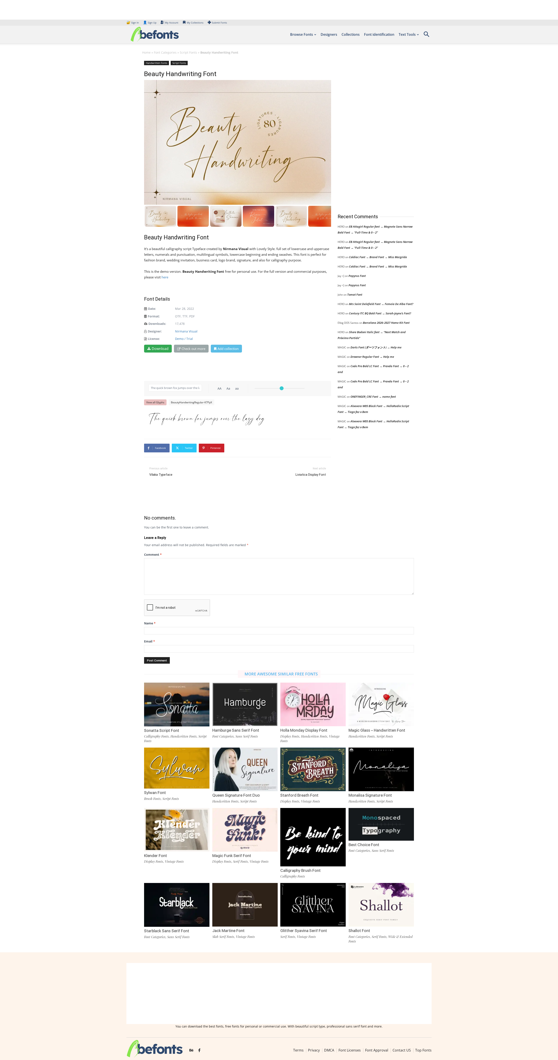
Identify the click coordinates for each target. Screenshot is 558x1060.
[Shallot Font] (381, 904)
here (165, 277)
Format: (154, 316)
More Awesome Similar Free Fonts (281, 674)
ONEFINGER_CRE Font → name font (373, 397)
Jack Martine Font (228, 930)
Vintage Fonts (310, 801)
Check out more (193, 348)
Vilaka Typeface (160, 475)
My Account (171, 22)
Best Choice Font (364, 844)
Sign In (133, 22)
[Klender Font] (176, 829)
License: (154, 339)
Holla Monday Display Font (303, 730)
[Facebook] (199, 1050)
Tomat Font (354, 295)
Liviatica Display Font (311, 475)
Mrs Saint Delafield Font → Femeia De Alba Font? (381, 304)
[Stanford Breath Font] (313, 769)
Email (149, 641)
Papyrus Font (357, 276)
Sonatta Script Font (161, 730)
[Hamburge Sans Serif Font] (245, 704)
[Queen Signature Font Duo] (245, 769)
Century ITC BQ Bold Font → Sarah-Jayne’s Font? (380, 313)
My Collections (195, 22)
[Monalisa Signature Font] (381, 769)
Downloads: (157, 324)
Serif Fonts (240, 861)
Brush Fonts (152, 798)
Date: (152, 309)
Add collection (228, 348)
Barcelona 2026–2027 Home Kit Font (386, 323)
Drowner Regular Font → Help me (372, 357)
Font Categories (165, 52)
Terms (298, 1050)
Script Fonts (188, 52)
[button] (426, 36)
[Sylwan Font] (176, 768)
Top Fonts (423, 1050)
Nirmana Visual (186, 331)
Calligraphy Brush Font (300, 870)
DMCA (329, 1050)
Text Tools (407, 34)
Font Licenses (350, 1050)
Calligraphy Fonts (156, 736)
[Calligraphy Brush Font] (313, 840)
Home (146, 52)
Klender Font (155, 855)
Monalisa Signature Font (370, 795)
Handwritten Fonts (156, 63)
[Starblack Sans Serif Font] (176, 904)
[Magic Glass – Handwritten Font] (381, 704)
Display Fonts (289, 736)
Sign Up (150, 22)
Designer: (155, 331)
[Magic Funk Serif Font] (245, 829)
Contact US (402, 1050)
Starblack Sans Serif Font (166, 931)
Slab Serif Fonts (223, 936)
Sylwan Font (155, 792)
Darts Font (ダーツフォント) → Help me (375, 347)
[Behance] (191, 1050)
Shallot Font (359, 930)
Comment (153, 554)
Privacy (314, 1050)
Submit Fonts (219, 22)
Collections (351, 34)
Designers (329, 34)
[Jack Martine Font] (245, 904)
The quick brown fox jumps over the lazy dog (206, 418)
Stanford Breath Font (299, 795)
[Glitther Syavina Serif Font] (313, 904)
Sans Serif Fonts (246, 736)
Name (150, 623)
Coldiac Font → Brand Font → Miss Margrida (378, 257)
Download (160, 348)
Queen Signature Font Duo (236, 795)
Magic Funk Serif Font (231, 855)
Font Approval (376, 1050)
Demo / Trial (184, 339)
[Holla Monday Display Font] (313, 704)
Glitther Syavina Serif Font (303, 930)
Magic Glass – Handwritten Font (377, 730)
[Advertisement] (370, 132)
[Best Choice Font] (381, 824)
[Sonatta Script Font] (176, 704)
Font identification (379, 34)
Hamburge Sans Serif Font (235, 730)
